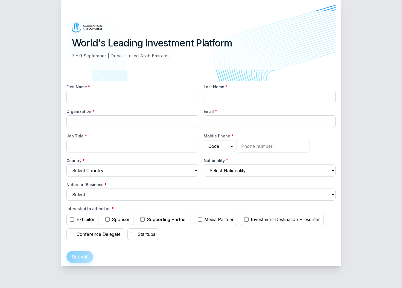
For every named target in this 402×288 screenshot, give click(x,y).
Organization (80, 111)
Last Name (216, 86)
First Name (78, 86)
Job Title (76, 136)
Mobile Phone (219, 136)
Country (75, 160)
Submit (80, 257)
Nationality (216, 160)
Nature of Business (86, 184)
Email (210, 111)
